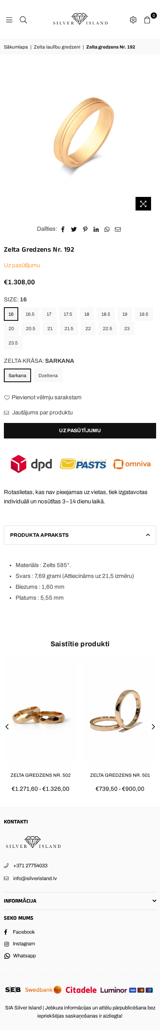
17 (49, 314)
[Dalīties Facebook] (63, 228)
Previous (7, 727)
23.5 (13, 343)
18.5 (105, 314)
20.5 (30, 328)
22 (88, 328)
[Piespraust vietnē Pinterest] (85, 228)
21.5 (68, 328)
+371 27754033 (30, 865)
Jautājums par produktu (42, 412)
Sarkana (17, 375)
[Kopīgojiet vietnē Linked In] (96, 228)
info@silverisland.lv (35, 878)
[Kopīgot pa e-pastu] (118, 228)
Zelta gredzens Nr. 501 (120, 775)
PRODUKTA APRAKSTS (39, 535)
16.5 (30, 314)
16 (11, 314)
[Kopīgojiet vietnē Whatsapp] (107, 228)
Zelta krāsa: (39, 361)
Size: (15, 299)
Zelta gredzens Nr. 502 (40, 775)
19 (124, 314)
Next (153, 727)
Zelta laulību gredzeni (57, 47)
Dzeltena (48, 375)
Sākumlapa (16, 47)
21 (49, 328)
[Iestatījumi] (133, 19)
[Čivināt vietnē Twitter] (74, 228)
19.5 (143, 314)
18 (86, 314)
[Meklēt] (23, 19)
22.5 (107, 328)
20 (11, 328)
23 (127, 328)
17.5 (68, 314)
